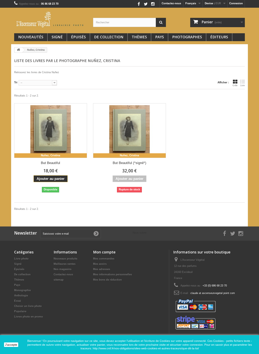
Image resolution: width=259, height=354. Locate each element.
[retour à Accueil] (18, 50)
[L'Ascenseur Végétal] (50, 19)
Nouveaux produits (65, 258)
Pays (159, 36)
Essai (17, 300)
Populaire (20, 311)
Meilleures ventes (64, 263)
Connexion (236, 3)
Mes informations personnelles (112, 274)
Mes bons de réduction (107, 279)
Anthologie (21, 295)
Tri (15, 82)
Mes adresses (101, 269)
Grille (235, 85)
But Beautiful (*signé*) (129, 163)
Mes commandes (103, 258)
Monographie (22, 290)
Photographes (187, 36)
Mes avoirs (100, 263)
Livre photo (21, 258)
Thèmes (139, 36)
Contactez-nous (171, 3)
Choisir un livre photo (28, 306)
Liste (242, 85)
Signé (57, 36)
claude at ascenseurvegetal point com (212, 293)
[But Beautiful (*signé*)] (129, 130)
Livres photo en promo (28, 316)
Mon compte (104, 252)
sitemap (59, 279)
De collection (108, 36)
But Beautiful (50, 163)
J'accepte (11, 344)
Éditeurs (219, 36)
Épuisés (78, 36)
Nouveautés (30, 36)
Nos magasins (62, 269)
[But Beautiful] (50, 130)
